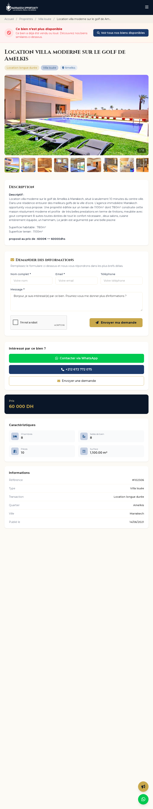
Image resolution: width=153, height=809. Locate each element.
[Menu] (147, 7)
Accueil (9, 19)
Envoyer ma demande (118, 322)
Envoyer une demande (79, 381)
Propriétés (26, 19)
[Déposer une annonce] (143, 786)
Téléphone (108, 274)
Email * (60, 274)
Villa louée (44, 19)
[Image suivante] (143, 115)
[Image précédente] (9, 115)
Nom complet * (20, 274)
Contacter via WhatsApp (79, 358)
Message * (17, 289)
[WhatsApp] (143, 799)
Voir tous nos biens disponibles (123, 33)
